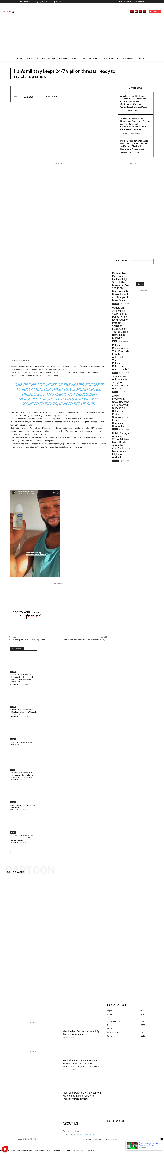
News (123, 111)
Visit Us (140, 284)
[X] (140, 11)
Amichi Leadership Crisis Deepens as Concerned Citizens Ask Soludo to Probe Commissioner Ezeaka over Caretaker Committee (135, 123)
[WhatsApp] (93, 96)
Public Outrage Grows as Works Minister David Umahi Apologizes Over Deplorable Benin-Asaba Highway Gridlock (121, 445)
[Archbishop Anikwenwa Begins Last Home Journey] (23, 793)
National (115, 303)
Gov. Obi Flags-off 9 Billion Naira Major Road (27, 640)
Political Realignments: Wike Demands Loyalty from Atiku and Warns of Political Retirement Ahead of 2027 (134, 144)
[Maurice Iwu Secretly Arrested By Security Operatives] (82, 1018)
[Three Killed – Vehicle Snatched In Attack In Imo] (23, 730)
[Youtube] (144, 11)
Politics (124, 133)
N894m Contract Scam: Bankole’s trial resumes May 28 (85, 640)
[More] (98, 96)
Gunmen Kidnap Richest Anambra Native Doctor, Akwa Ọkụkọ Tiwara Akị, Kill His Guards (23, 712)
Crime (114, 341)
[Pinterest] (87, 96)
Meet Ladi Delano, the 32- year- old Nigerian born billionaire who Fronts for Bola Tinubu (82, 1095)
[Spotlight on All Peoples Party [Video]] (82, 939)
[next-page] (15, 851)
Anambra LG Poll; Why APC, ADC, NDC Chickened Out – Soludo (120, 382)
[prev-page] (11, 851)
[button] (9, 12)
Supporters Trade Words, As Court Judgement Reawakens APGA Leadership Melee (21, 838)
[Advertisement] (82, 38)
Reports (146, 76)
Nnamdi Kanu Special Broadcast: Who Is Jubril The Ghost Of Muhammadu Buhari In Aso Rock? (81, 1063)
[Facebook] (132, 11)
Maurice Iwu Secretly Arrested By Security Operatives (81, 1033)
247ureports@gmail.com (84, 1134)
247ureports (14, 684)
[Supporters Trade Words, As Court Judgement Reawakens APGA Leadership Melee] (23, 824)
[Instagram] (136, 11)
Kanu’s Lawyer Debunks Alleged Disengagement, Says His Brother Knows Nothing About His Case (21, 775)
